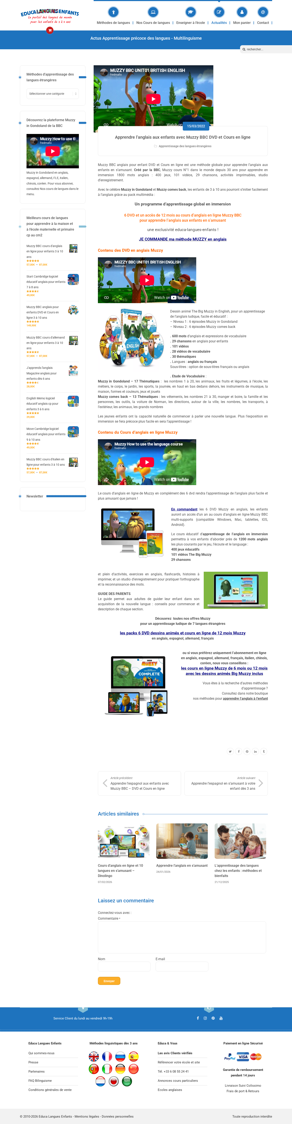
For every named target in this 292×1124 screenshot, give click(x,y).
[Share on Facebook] (238, 751)
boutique (261, 693)
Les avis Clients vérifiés (175, 1053)
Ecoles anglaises (170, 1090)
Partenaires (36, 1071)
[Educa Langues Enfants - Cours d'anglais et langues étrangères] (50, 15)
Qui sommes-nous (41, 1053)
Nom (101, 959)
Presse (33, 1062)
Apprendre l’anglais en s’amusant (182, 866)
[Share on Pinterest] (247, 751)
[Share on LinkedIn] (255, 751)
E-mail (160, 959)
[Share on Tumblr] (263, 751)
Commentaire (109, 918)
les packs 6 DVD (135, 633)
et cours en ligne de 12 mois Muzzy (213, 633)
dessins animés (165, 633)
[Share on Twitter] (230, 751)
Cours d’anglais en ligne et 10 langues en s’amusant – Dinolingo (120, 871)
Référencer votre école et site (179, 1062)
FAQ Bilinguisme (40, 1081)
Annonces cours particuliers (178, 1081)
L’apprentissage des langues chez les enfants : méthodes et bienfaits (238, 871)
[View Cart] (49, 30)
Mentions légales (87, 1116)
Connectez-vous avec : (114, 913)
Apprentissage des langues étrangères (185, 146)
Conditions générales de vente (50, 1090)
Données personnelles (118, 1116)
